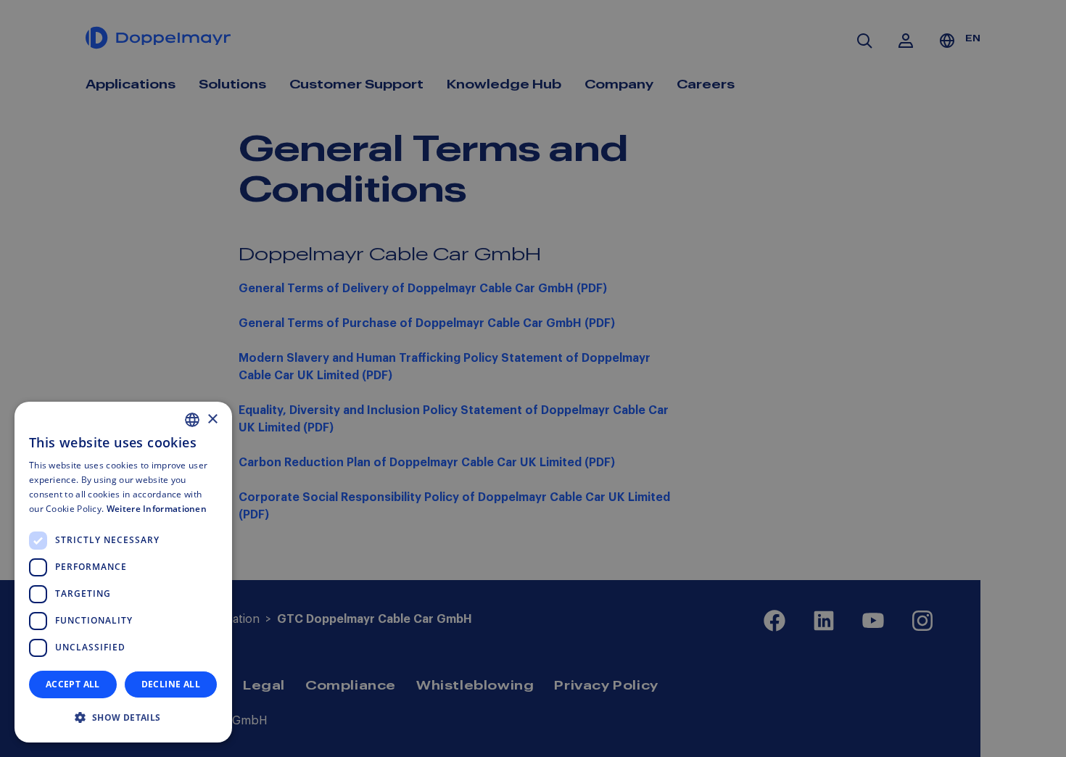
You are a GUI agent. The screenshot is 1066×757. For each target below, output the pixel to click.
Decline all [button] (170, 684)
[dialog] (123, 572)
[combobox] (192, 420)
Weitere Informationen (157, 508)
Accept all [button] (73, 684)
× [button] (212, 419)
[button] (123, 718)
